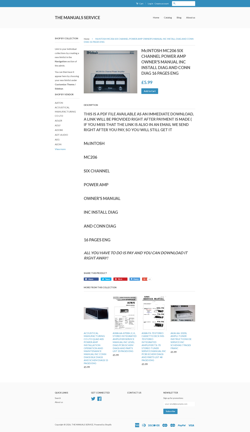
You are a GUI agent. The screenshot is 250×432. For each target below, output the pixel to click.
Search (58, 398)
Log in (150, 3)
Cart (141, 3)
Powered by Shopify (103, 424)
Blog (179, 17)
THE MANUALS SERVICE (77, 17)
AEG (57, 139)
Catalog (168, 17)
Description (91, 105)
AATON (59, 102)
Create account (162, 3)
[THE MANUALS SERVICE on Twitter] (93, 398)
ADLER (58, 120)
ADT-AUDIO (61, 134)
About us (190, 17)
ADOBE (59, 130)
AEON (58, 144)
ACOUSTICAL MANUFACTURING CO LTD (65, 111)
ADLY (57, 125)
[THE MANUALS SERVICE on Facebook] (99, 398)
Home (156, 17)
